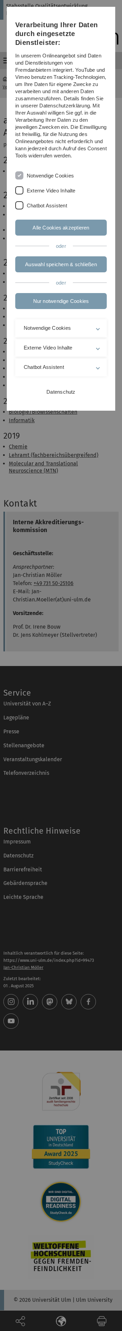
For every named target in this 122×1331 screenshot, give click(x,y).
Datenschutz (60, 392)
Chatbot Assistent (47, 205)
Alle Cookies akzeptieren (61, 228)
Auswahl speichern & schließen (61, 264)
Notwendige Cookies (50, 175)
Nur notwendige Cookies (61, 301)
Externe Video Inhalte (51, 190)
